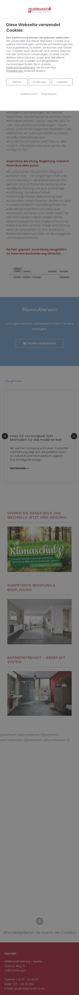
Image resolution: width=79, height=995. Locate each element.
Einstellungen (39, 81)
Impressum (49, 94)
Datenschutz (29, 94)
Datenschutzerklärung (20, 67)
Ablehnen (16, 81)
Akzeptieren (62, 81)
